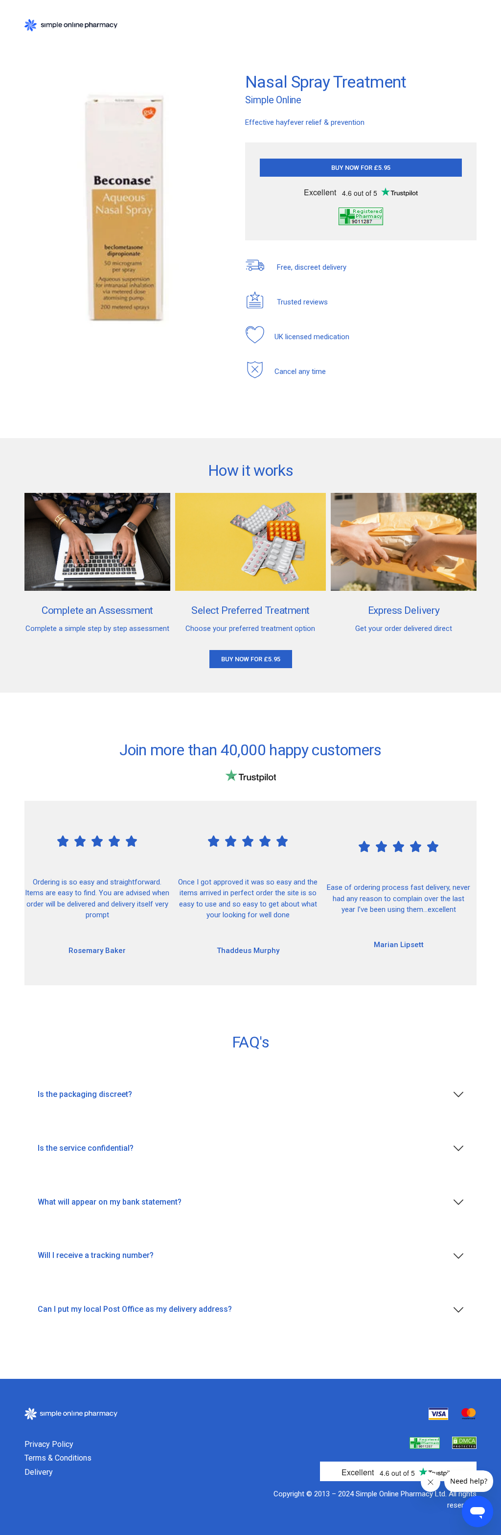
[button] (361, 168)
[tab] (250, 1094)
